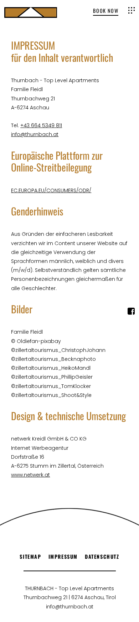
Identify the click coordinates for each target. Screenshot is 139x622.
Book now (105, 11)
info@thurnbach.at (34, 134)
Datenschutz (102, 556)
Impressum (63, 556)
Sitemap (30, 556)
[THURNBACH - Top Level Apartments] (30, 12)
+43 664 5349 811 (41, 125)
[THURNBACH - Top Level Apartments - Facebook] (131, 313)
